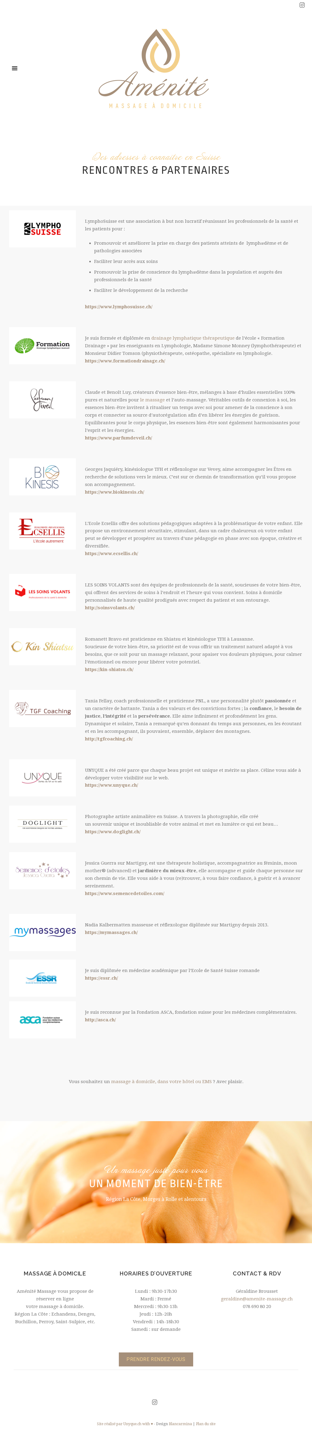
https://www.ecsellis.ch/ (111, 553)
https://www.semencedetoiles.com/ (124, 893)
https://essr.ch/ (101, 978)
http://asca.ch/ (100, 1020)
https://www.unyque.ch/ (111, 785)
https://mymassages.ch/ (111, 932)
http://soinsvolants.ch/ (110, 607)
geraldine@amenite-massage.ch (257, 1299)
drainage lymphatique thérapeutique (193, 338)
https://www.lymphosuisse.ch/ (118, 307)
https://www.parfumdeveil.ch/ (118, 438)
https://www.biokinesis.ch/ (114, 492)
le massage (152, 400)
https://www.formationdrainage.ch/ (125, 361)
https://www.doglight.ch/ (112, 831)
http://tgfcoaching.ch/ (109, 739)
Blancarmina (180, 1424)
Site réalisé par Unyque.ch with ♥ (125, 1424)
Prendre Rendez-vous (155, 1359)
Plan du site (205, 1424)
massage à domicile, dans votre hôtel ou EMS (161, 1081)
